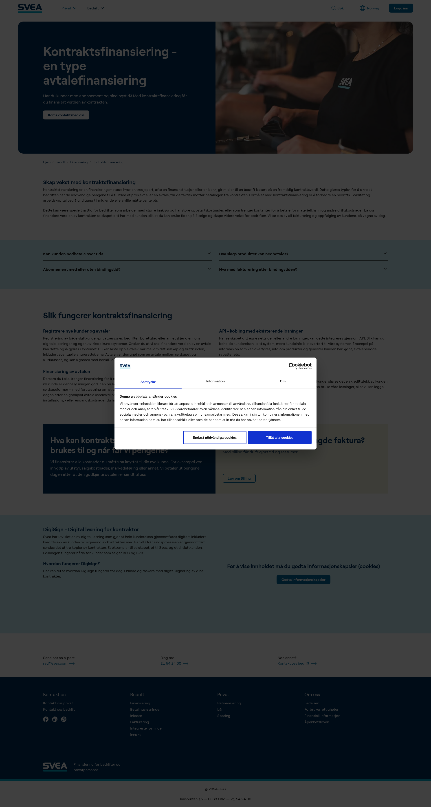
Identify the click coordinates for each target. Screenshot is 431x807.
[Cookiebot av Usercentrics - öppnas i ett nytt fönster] (292, 366)
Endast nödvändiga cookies (215, 437)
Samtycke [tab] (148, 382)
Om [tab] (283, 381)
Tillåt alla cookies (279, 437)
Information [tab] (215, 381)
